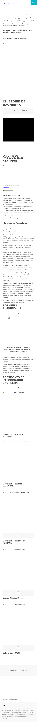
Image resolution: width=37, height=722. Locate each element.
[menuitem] (31, 3)
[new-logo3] (15, 3)
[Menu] (31, 3)
